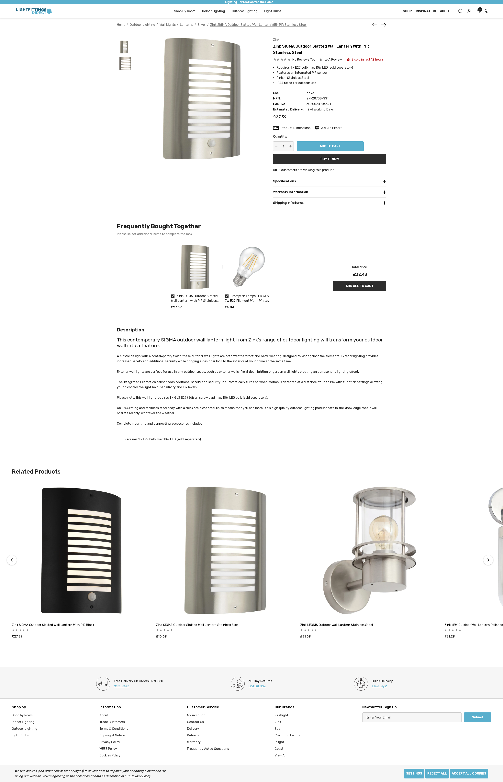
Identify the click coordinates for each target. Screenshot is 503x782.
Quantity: (280, 136)
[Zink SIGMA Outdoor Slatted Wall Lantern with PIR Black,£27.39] (81, 550)
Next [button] (488, 560)
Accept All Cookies (469, 773)
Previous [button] (12, 560)
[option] (195, 278)
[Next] (382, 24)
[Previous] (375, 24)
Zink (276, 39)
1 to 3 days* (379, 686)
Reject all (437, 773)
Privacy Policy (140, 776)
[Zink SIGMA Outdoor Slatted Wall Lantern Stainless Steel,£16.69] (225, 550)
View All (280, 755)
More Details (121, 686)
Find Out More (257, 686)
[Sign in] (469, 11)
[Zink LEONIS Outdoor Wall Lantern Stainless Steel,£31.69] (369, 550)
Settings (414, 773)
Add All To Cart (360, 286)
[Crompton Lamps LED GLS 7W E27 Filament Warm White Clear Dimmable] (249, 267)
